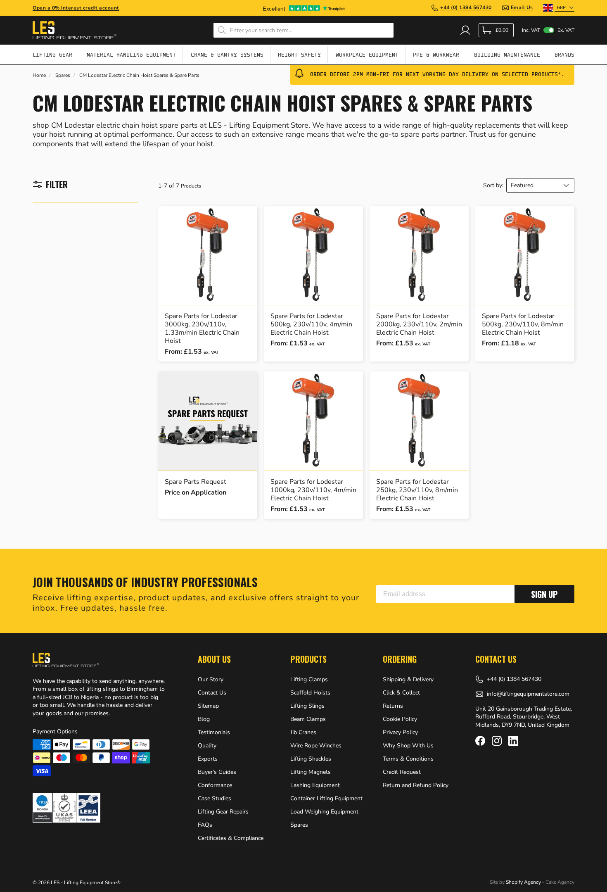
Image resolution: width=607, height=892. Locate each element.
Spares (62, 75)
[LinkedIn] (513, 741)
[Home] (74, 30)
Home (39, 75)
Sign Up (544, 594)
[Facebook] (480, 741)
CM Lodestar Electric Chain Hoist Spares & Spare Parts (139, 75)
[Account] (465, 30)
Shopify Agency (523, 882)
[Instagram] (497, 741)
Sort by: (493, 185)
